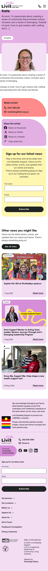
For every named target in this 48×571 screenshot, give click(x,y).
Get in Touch (7, 522)
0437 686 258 (13, 107)
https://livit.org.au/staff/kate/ (24, 141)
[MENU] (44, 6)
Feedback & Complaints (12, 527)
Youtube (25, 450)
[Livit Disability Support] (12, 5)
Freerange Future (31, 561)
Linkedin (36, 450)
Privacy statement (9, 532)
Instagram (30, 450)
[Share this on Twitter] (5, 132)
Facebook (20, 450)
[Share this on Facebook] (5, 127)
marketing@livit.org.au (18, 112)
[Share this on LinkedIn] (5, 137)
